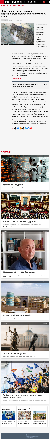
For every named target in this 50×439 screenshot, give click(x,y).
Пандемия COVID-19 (18, 20)
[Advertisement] (25, 141)
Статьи (9, 5)
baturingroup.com (35, 436)
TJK (24, 2)
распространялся (43, 73)
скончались (21, 107)
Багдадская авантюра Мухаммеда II (24, 408)
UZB (31, 2)
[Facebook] (28, 128)
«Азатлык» (25, 49)
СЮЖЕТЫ (24, 5)
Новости (3, 5)
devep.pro (31, 437)
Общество (11, 20)
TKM (28, 2)
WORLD (35, 2)
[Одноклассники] (21, 128)
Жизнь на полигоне (39, 408)
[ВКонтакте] (18, 128)
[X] (15, 128)
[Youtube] (31, 128)
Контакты (4, 433)
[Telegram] (26, 128)
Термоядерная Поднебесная (6, 408)
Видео (14, 5)
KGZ (21, 2)
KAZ (18, 2)
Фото (19, 5)
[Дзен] (23, 128)
